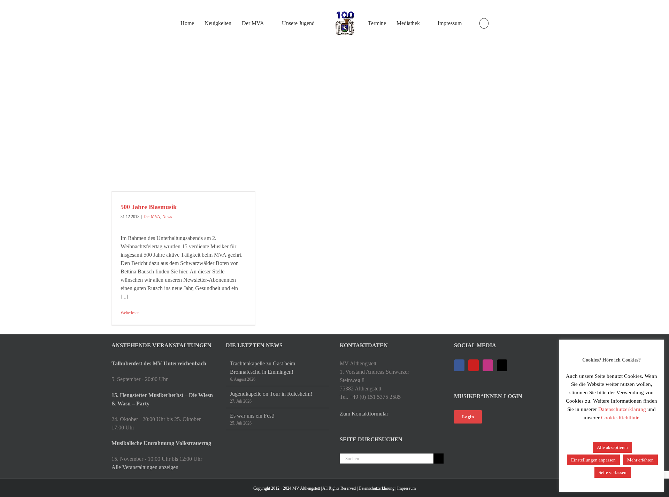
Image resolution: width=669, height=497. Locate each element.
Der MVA (152, 216)
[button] (483, 23)
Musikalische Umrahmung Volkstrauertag (161, 443)
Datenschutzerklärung (376, 488)
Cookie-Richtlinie (620, 417)
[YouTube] (473, 365)
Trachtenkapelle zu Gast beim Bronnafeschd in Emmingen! (262, 367)
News (167, 216)
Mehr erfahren (640, 460)
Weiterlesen (130, 312)
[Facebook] (459, 365)
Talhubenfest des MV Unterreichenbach (159, 363)
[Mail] (502, 365)
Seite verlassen (612, 472)
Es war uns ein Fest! (252, 416)
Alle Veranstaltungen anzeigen (145, 467)
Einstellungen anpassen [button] (593, 460)
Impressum (406, 488)
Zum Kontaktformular (364, 414)
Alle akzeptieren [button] (612, 447)
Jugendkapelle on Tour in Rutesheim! (271, 394)
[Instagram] (488, 365)
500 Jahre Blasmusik (149, 206)
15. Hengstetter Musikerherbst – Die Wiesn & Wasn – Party (162, 399)
